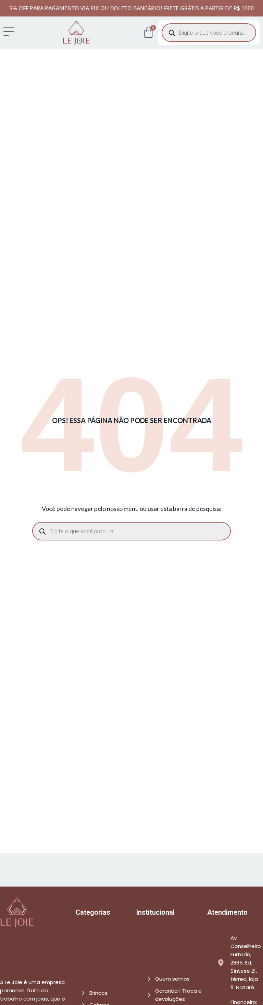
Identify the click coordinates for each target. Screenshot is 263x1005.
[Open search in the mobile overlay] (209, 32)
